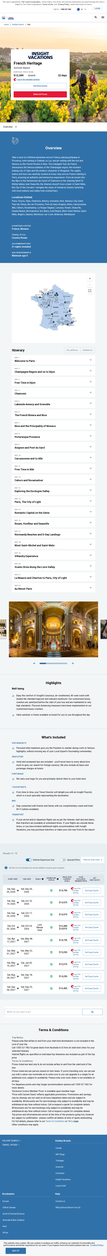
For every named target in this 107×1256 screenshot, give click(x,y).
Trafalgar (60, 1161)
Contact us (60, 1201)
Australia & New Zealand (13, 1220)
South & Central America (13, 1214)
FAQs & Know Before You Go (68, 1207)
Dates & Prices (40, 94)
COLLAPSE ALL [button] (72, 350)
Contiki (59, 1148)
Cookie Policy (96, 1245)
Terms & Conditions (55, 1121)
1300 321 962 (65, 9)
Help (57, 1194)
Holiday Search (18, 25)
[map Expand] (90, 291)
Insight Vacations (63, 1179)
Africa (5, 1232)
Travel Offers (10, 1145)
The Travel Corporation (30, 2)
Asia (5, 1226)
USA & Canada (9, 1207)
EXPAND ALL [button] (88, 350)
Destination (8, 1194)
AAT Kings (60, 1154)
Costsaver (60, 1173)
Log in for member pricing (28, 79)
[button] (53, 359)
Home (6, 25)
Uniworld (59, 1167)
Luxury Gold (61, 1186)
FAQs (70, 1121)
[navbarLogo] (7, 17)
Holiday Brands (63, 1140)
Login (97, 8)
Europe (6, 1201)
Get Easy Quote (40, 86)
